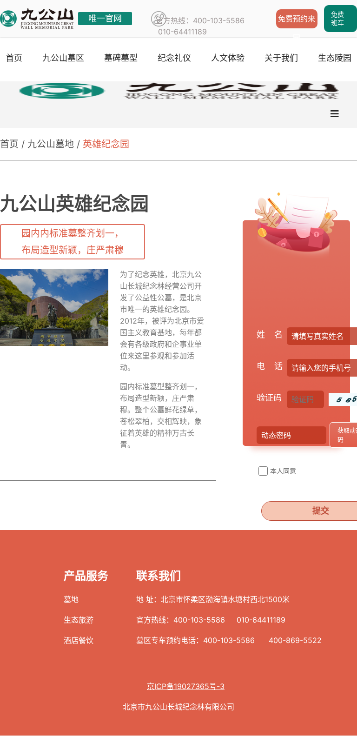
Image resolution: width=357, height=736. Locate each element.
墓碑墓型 (121, 58)
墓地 (71, 599)
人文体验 (228, 58)
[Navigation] (335, 114)
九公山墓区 (63, 58)
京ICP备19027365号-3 (186, 686)
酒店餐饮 (78, 640)
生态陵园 (334, 58)
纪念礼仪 (174, 58)
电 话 (270, 366)
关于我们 (281, 58)
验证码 (269, 398)
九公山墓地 (50, 144)
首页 (14, 58)
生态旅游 (78, 619)
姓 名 (270, 334)
